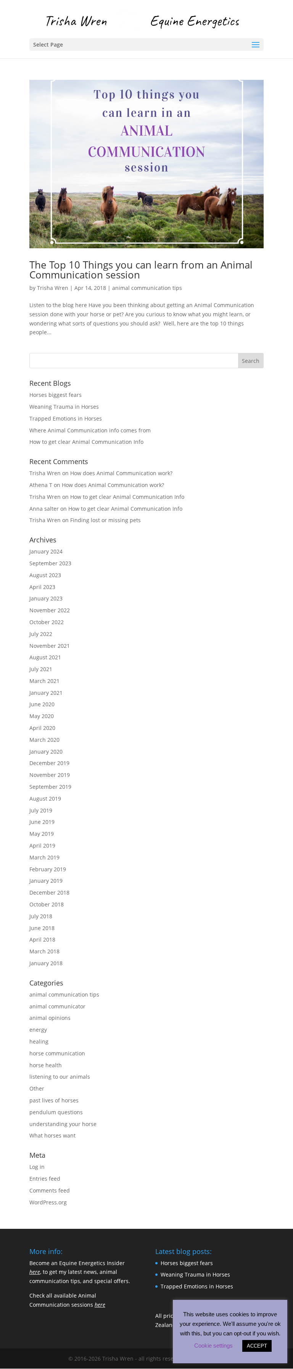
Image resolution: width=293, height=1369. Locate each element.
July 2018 (40, 916)
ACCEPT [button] (257, 1346)
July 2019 (40, 810)
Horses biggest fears (55, 394)
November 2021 (49, 645)
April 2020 (42, 727)
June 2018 (42, 928)
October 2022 (46, 622)
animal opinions (50, 1017)
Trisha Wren (52, 287)
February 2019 (47, 869)
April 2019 (42, 845)
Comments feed (49, 1190)
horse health (45, 1065)
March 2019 (44, 857)
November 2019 (49, 774)
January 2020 (46, 751)
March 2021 (44, 680)
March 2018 (44, 951)
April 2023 (42, 587)
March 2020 (44, 739)
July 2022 (40, 634)
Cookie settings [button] (213, 1345)
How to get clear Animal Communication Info (86, 441)
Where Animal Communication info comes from (90, 430)
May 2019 (41, 833)
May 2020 (41, 716)
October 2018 (46, 904)
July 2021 (40, 669)
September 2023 (50, 563)
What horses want (52, 1135)
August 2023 (45, 575)
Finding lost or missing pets (105, 520)
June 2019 (42, 821)
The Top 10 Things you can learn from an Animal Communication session (141, 270)
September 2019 (50, 786)
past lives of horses (54, 1100)
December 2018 (49, 892)
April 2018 (42, 939)
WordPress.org (48, 1202)
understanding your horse (63, 1124)
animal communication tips (147, 287)
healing (38, 1041)
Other (36, 1088)
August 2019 (45, 798)
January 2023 (46, 598)
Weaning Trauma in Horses (64, 406)
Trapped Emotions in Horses (65, 418)
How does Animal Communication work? (121, 473)
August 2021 (45, 657)
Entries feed (44, 1178)
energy (38, 1029)
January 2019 (46, 880)
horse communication (57, 1053)
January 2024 (46, 551)
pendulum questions (56, 1112)
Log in (37, 1166)
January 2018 (46, 963)
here (34, 1271)
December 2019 (49, 763)
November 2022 (49, 610)
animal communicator (57, 1006)
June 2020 (42, 704)
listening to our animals (59, 1076)
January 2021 (46, 692)
